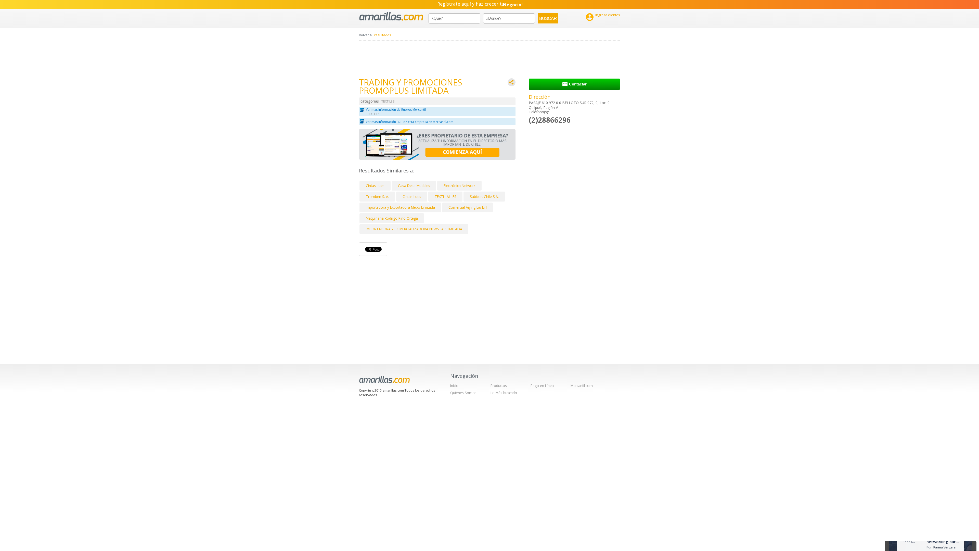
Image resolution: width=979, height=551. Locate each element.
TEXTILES (388, 101)
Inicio (454, 385)
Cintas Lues (375, 185)
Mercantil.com (582, 385)
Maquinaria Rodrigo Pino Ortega (392, 218)
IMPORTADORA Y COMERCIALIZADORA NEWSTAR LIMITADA (414, 229)
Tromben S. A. (377, 196)
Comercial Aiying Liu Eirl (467, 207)
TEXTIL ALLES (445, 196)
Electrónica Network (459, 185)
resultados (382, 35)
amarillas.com (391, 16)
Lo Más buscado (504, 392)
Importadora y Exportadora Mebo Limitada (400, 207)
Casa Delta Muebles (414, 185)
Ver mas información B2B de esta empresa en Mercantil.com (409, 122)
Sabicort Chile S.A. (484, 196)
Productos (499, 385)
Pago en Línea (542, 385)
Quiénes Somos (463, 392)
